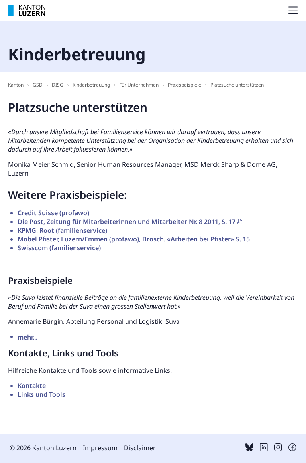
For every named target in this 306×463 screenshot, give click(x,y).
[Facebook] (292, 449)
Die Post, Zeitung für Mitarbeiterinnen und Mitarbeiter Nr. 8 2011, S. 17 (126, 221)
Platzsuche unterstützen (237, 84)
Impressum (100, 447)
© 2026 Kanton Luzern (43, 447)
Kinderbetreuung (91, 84)
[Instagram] (278, 449)
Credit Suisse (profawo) (53, 212)
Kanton (16, 84)
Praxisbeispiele (184, 84)
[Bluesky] (249, 449)
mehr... (21, 336)
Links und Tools (41, 394)
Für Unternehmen (139, 84)
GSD (38, 84)
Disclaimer (140, 447)
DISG (57, 84)
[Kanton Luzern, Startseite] (26, 10)
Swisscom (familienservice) (59, 247)
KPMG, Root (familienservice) (62, 230)
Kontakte (32, 385)
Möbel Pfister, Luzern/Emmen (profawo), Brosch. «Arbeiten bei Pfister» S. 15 (134, 239)
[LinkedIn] (264, 449)
